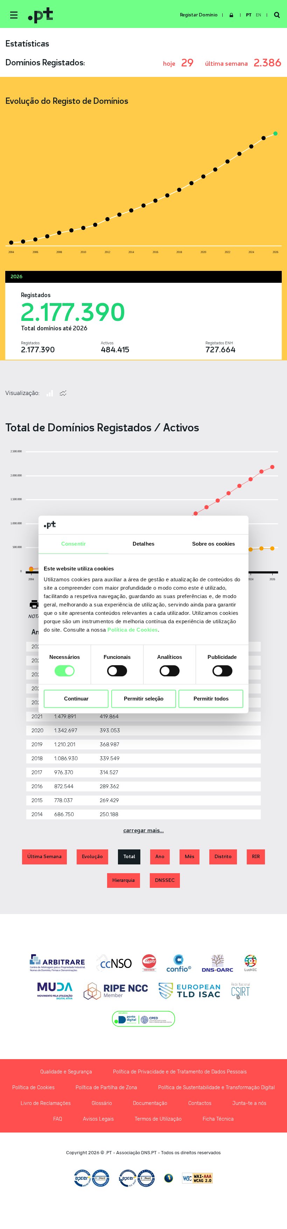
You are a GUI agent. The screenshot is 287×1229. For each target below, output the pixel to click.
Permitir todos (211, 699)
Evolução (92, 857)
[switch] (117, 670)
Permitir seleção (143, 699)
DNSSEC (165, 880)
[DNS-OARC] (217, 963)
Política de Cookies (132, 630)
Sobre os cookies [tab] (213, 544)
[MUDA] (54, 991)
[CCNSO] (114, 963)
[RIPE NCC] (115, 991)
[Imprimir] (34, 604)
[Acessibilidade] (168, 1178)
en (258, 15)
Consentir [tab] (73, 544)
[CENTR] (149, 963)
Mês (189, 857)
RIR (256, 857)
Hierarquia (123, 880)
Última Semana (44, 857)
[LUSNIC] (250, 963)
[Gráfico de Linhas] (63, 393)
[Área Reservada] (231, 15)
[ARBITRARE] (57, 963)
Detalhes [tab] (143, 544)
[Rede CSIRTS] (240, 991)
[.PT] (105, 15)
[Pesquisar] (277, 15)
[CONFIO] (178, 963)
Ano (159, 857)
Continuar (76, 699)
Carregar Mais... (143, 830)
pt (249, 15)
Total (129, 857)
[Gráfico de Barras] (49, 393)
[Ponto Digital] (144, 1019)
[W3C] (197, 1178)
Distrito (223, 857)
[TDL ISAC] (189, 991)
